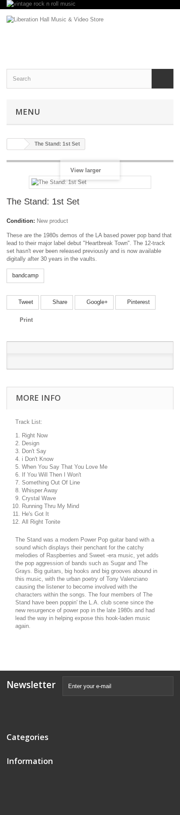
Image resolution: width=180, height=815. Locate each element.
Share (59, 302)
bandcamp (25, 275)
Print (26, 320)
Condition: (21, 221)
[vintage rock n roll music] (90, 4)
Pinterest (137, 302)
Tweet (25, 302)
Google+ (96, 302)
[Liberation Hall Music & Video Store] (90, 31)
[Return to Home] (15, 144)
